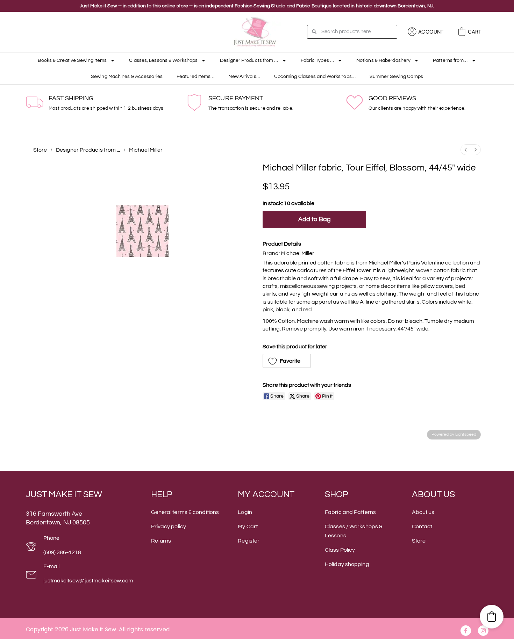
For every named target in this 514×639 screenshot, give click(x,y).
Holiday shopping (347, 564)
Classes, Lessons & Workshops (163, 60)
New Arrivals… (244, 76)
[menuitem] (466, 150)
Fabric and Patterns (350, 512)
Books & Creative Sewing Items (72, 60)
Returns (161, 541)
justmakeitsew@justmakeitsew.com (88, 580)
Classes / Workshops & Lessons (353, 531)
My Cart (248, 526)
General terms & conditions (185, 512)
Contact (422, 526)
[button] (287, 361)
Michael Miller (146, 150)
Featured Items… (196, 76)
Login (245, 512)
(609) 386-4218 (62, 552)
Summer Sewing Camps (396, 76)
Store (40, 150)
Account (430, 31)
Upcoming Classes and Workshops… (315, 76)
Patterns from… (450, 60)
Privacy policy (168, 526)
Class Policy (340, 550)
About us (423, 512)
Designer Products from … (249, 60)
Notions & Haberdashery (383, 60)
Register (248, 541)
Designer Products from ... (88, 150)
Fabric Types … (317, 60)
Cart (474, 31)
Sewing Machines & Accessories (127, 76)
